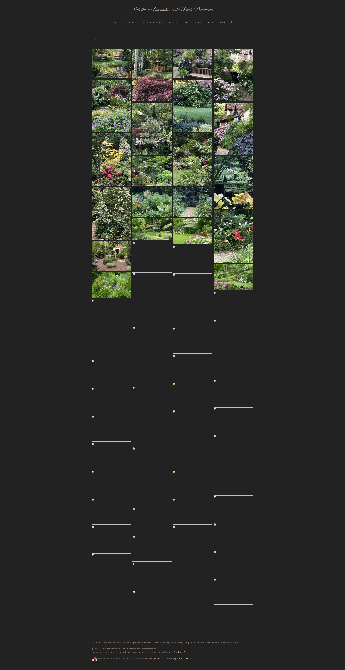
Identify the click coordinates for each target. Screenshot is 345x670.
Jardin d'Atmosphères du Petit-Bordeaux (172, 9)
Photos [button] (209, 22)
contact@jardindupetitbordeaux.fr (168, 652)
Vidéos (221, 22)
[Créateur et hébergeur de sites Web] (95, 658)
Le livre (185, 22)
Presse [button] (197, 22)
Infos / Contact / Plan (150, 22)
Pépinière (129, 22)
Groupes (172, 22)
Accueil (115, 22)
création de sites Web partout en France (173, 658)
